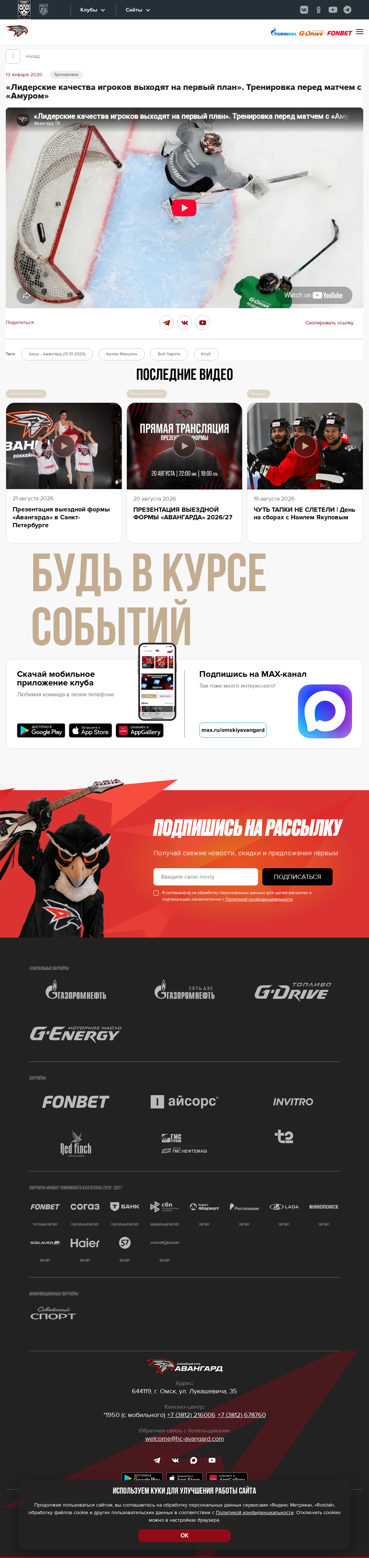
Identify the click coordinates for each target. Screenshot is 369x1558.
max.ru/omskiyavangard (232, 730)
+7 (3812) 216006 (191, 1415)
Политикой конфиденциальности (259, 899)
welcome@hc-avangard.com (184, 1438)
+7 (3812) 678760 (242, 1415)
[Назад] (13, 56)
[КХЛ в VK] (304, 9)
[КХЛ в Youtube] (333, 9)
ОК (184, 1535)
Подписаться (297, 877)
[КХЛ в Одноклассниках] (318, 9)
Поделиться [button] (20, 322)
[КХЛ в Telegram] (347, 9)
